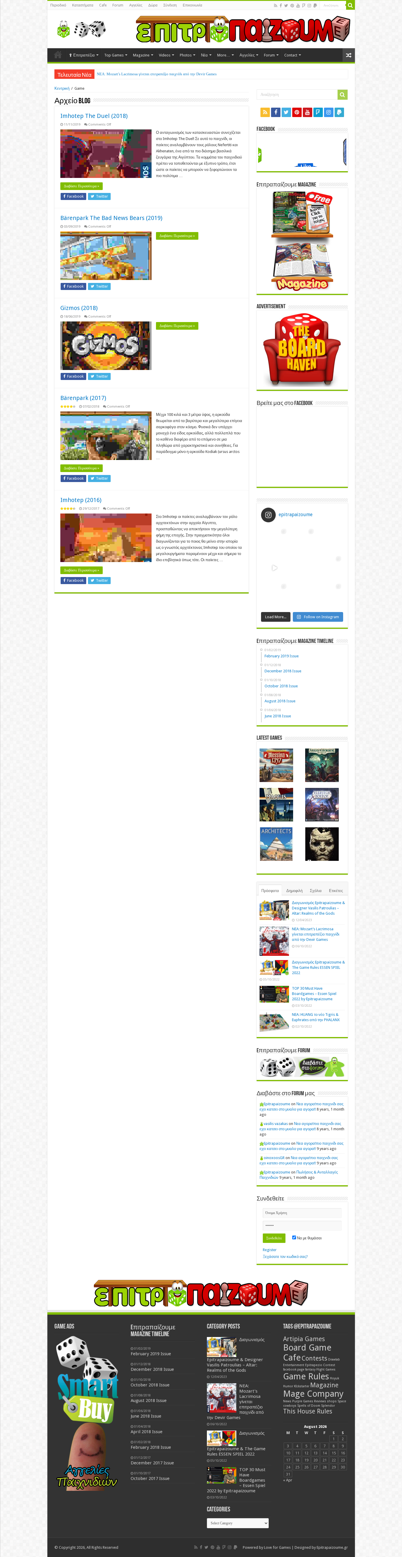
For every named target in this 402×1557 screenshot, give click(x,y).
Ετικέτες (336, 890)
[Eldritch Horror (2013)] (322, 804)
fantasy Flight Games (320, 1369)
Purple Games (302, 1401)
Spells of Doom (308, 1406)
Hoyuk (334, 1378)
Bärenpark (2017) (83, 397)
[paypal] (315, 5)
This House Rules (307, 1411)
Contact (290, 55)
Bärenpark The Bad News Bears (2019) (111, 217)
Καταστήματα (82, 5)
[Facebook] (281, 5)
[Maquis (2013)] (276, 804)
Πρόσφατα (270, 890)
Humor (288, 1386)
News (287, 1401)
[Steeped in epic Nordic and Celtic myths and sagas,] (329, 568)
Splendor (328, 1406)
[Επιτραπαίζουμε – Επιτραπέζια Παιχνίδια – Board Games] (80, 28)
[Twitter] (286, 5)
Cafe (103, 5)
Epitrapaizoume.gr (332, 1547)
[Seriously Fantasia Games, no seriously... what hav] (302, 540)
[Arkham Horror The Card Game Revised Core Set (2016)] (322, 765)
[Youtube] (298, 5)
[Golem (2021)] (322, 844)
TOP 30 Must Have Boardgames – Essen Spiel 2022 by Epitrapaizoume (314, 993)
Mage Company (313, 1394)
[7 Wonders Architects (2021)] (276, 844)
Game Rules (306, 1376)
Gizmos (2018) (79, 307)
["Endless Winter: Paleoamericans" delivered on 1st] (302, 568)
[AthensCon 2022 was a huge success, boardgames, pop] (275, 595)
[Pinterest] (292, 5)
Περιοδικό (58, 5)
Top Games (114, 55)
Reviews (320, 1401)
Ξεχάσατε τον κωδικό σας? (285, 1256)
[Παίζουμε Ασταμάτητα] (243, 28)
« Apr (287, 1480)
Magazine (141, 55)
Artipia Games (304, 1339)
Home (58, 54)
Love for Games (277, 1547)
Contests (314, 1358)
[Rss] (275, 5)
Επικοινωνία (192, 5)
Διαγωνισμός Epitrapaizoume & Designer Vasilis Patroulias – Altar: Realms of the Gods (318, 908)
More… (223, 55)
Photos (186, 55)
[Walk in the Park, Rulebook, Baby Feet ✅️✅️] (302, 595)
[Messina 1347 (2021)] (276, 765)
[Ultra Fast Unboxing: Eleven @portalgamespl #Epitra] (275, 568)
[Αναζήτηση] (350, 5)
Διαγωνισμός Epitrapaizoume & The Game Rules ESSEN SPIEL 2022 (318, 967)
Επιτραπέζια (84, 55)
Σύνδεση (170, 5)
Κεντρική (61, 88)
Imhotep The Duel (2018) (94, 115)
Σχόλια (316, 890)
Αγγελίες (135, 5)
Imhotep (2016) (81, 500)
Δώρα (152, 5)
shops (332, 1401)
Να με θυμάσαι (309, 1238)
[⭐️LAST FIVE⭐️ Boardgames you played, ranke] (329, 540)
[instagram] (309, 5)
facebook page (293, 1369)
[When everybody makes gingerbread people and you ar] (275, 540)
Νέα (204, 55)
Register (270, 1250)
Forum (117, 5)
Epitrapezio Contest (320, 1365)
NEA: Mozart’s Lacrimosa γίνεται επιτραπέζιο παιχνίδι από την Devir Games (157, 74)
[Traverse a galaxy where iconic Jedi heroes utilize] (329, 595)
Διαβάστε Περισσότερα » (81, 186)
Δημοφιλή (294, 890)
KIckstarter (301, 1386)
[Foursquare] (304, 5)
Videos (164, 55)
